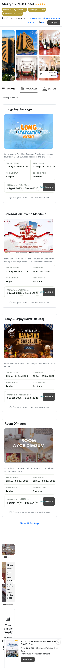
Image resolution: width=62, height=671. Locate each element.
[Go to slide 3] (11, 557)
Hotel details (35, 18)
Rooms (11, 88)
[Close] (58, 642)
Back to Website (53, 18)
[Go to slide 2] (9, 557)
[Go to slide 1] (5, 557)
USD (30, 22)
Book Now (27, 659)
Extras (52, 88)
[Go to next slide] (54, 89)
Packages (31, 88)
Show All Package (30, 523)
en (42, 22)
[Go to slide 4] (12, 604)
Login (54, 22)
